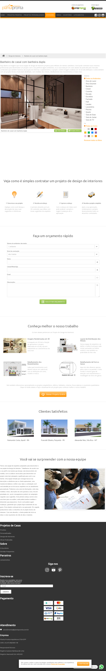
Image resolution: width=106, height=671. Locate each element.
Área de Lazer (90, 81)
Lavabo (88, 104)
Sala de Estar (90, 115)
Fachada (88, 99)
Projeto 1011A (75, 131)
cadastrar (6, 592)
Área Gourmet (90, 84)
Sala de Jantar (90, 117)
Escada (88, 94)
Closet (88, 89)
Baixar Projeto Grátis (55, 394)
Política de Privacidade (58, 664)
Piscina (88, 109)
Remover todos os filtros (93, 140)
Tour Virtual (61, 131)
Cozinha (88, 91)
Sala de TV (89, 120)
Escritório (89, 96)
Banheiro (89, 86)
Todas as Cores (91, 126)
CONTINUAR (83, 664)
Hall (87, 102)
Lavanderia (89, 107)
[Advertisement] (53, 35)
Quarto (88, 112)
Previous (42, 489)
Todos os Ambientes (93, 78)
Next (83, 103)
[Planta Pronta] (11, 9)
